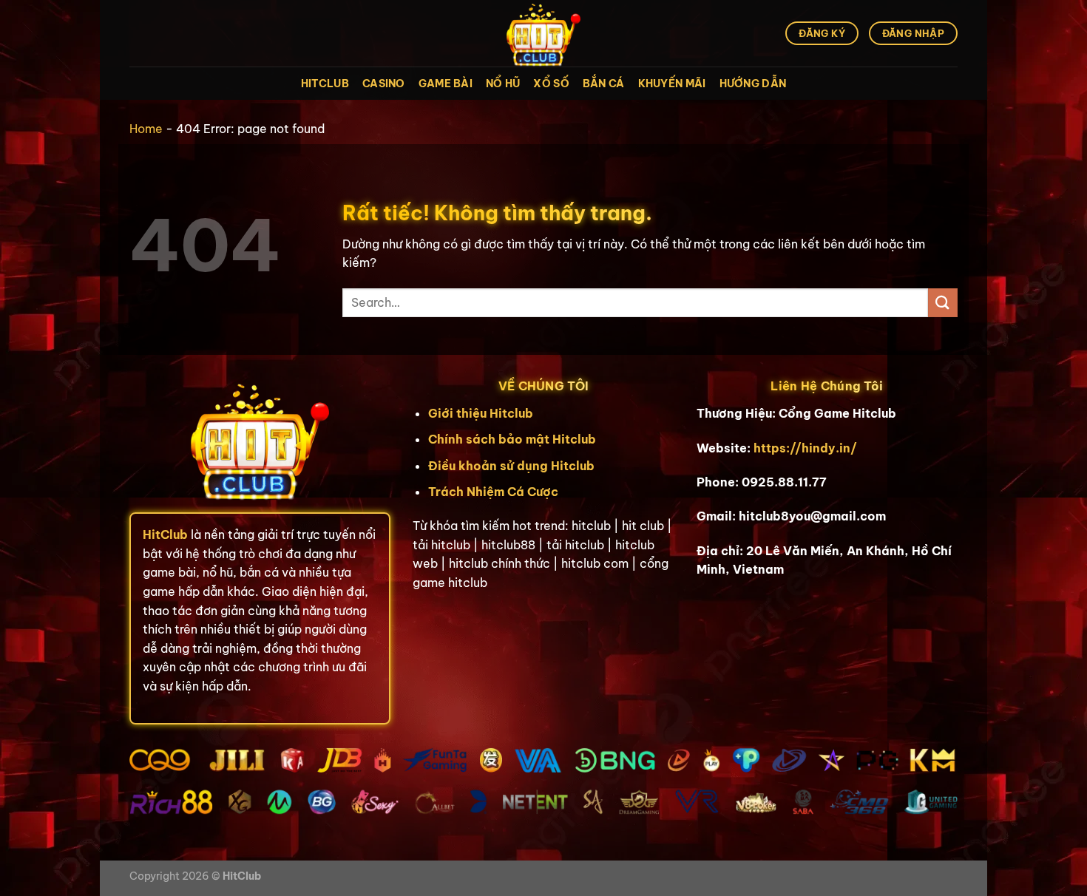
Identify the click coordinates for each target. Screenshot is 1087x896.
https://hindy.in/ (805, 448)
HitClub (325, 83)
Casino (383, 83)
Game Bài (446, 83)
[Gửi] (943, 302)
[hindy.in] (543, 33)
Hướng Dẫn (753, 83)
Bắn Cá (604, 83)
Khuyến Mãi (672, 83)
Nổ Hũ (503, 83)
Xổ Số (551, 83)
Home (146, 128)
